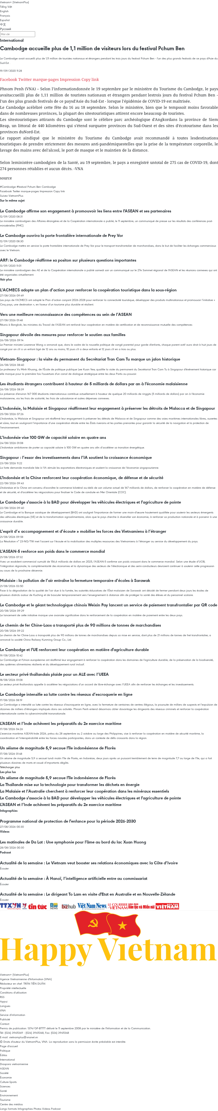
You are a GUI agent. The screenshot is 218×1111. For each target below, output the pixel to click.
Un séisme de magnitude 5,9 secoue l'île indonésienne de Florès (58, 748)
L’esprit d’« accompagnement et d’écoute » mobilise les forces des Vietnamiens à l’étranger (83, 531)
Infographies (8, 811)
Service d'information (12, 1015)
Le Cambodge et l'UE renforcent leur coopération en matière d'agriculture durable (74, 649)
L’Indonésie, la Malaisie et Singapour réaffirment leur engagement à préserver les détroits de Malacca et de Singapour (107, 408)
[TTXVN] (11, 906)
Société (4, 1073)
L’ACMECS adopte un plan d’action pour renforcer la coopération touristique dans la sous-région (88, 290)
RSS (2, 997)
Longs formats (8, 1109)
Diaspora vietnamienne (14, 1064)
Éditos (3, 1055)
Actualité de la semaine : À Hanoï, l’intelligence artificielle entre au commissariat (73, 878)
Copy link (90, 79)
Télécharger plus (10, 767)
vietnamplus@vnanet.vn (23, 1037)
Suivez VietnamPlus (11, 196)
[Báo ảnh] (167, 906)
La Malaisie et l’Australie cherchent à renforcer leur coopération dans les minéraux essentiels (84, 791)
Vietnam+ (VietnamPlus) (14, 2)
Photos (37, 1109)
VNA (3, 1010)
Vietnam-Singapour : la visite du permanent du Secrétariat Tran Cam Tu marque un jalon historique (90, 359)
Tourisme (5, 1100)
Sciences (5, 1086)
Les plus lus (8, 772)
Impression (70, 79)
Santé (3, 1091)
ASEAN (4, 1068)
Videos (4, 831)
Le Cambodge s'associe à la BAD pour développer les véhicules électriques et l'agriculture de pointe (90, 502)
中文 (3, 24)
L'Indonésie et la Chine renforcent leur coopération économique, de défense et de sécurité (81, 477)
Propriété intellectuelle (13, 988)
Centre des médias (11, 1104)
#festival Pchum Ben (29, 187)
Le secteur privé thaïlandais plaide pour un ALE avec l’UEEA (54, 674)
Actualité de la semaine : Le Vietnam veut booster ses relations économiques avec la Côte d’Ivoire (89, 863)
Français (5, 15)
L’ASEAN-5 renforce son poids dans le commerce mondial (52, 551)
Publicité (5, 1019)
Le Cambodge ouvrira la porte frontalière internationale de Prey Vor (61, 235)
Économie (6, 1077)
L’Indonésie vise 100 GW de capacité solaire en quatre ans (53, 437)
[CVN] (118, 906)
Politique (5, 1050)
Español (5, 20)
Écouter (4, 868)
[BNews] (54, 906)
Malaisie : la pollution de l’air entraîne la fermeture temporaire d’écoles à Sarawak (75, 580)
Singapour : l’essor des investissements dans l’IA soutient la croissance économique (76, 457)
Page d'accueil (9, 1046)
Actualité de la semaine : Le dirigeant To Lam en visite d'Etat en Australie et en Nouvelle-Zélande (87, 894)
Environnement (9, 1095)
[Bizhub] (69, 906)
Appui (3, 1001)
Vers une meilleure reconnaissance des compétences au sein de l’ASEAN (66, 314)
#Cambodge (8, 187)
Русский (5, 29)
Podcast (5, 852)
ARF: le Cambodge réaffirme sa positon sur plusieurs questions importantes (68, 260)
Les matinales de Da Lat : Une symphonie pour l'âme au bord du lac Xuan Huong (73, 842)
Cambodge (49, 187)
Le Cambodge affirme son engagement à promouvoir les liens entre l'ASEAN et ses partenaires (85, 211)
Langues (5, 1006)
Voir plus (6, 279)
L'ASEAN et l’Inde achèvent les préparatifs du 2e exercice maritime (60, 723)
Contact (4, 1024)
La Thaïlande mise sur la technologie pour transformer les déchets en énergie (69, 784)
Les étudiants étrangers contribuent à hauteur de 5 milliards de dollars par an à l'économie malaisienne (94, 384)
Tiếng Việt (6, 7)
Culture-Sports (8, 1082)
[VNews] (25, 906)
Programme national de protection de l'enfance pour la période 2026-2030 (68, 821)
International (12, 40)
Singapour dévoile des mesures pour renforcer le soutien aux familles (62, 334)
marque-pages (46, 79)
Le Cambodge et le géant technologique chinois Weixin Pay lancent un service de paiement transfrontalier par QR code (108, 605)
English (4, 11)
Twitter (25, 79)
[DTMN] (142, 906)
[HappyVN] (109, 941)
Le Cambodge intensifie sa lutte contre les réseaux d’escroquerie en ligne (66, 694)
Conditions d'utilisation (13, 992)
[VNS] (92, 906)
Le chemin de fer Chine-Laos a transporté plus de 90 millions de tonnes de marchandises (80, 625)
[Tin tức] (38, 906)
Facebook (8, 79)
